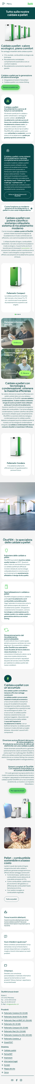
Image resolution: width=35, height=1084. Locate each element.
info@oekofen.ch (12, 1004)
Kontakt (7, 1065)
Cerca (6, 1072)
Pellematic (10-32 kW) (12, 1024)
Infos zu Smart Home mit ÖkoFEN (17, 195)
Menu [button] (9, 3)
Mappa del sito (9, 1069)
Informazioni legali (11, 1061)
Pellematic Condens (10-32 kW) (16, 1013)
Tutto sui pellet (11, 899)
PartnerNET (8, 1054)
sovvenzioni (25, 248)
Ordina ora (17, 343)
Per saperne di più (17, 791)
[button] (15, 314)
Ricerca (26, 373)
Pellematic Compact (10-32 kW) (16, 1028)
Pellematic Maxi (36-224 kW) (15, 1031)
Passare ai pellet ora (10, 87)
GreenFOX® (8, 1042)
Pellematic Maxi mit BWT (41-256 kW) (18, 1020)
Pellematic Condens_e (12, 1039)
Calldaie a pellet (10, 1050)
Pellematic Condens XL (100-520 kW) (18, 1035)
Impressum (8, 1058)
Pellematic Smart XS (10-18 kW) (15, 1017)
